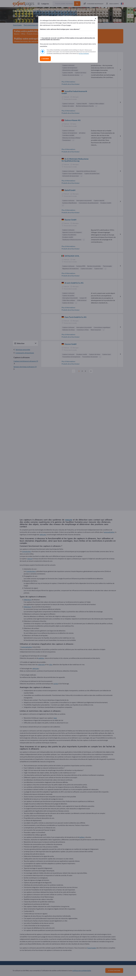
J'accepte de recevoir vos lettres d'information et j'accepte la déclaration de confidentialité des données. (67, 38)
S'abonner (45, 59)
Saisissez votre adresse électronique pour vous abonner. (59, 29)
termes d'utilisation (84, 53)
